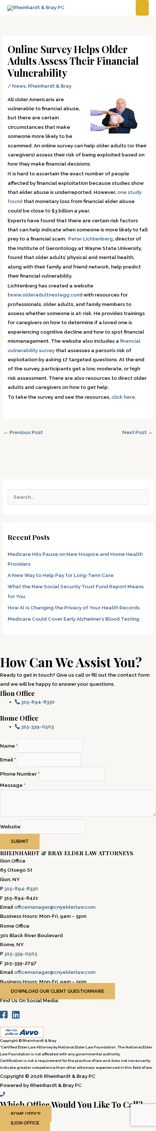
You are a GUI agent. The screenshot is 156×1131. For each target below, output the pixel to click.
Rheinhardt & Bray (49, 86)
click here (123, 397)
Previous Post (23, 432)
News (19, 86)
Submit (20, 841)
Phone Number (20, 774)
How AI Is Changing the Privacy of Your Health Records (74, 607)
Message (12, 785)
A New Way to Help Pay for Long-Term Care (61, 575)
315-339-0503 (20, 953)
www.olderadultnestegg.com (45, 295)
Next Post (137, 432)
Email (8, 759)
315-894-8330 (21, 888)
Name (9, 746)
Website (10, 827)
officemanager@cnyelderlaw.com (54, 907)
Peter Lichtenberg (90, 239)
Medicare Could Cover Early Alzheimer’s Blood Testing (73, 619)
